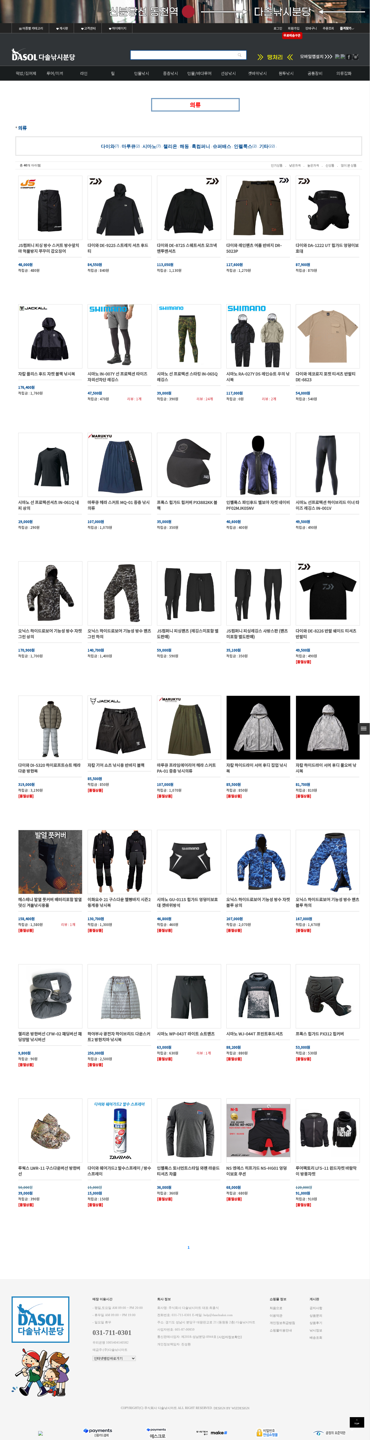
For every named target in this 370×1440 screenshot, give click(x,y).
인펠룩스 (243, 146)
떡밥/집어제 (26, 73)
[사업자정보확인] (229, 1337)
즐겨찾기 (346, 28)
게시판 (63, 28)
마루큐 (129, 146)
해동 (184, 146)
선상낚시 (228, 73)
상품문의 (316, 1315)
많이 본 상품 (348, 165)
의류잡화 (344, 73)
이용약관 (276, 1315)
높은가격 (313, 165)
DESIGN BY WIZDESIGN (231, 1408)
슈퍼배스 (222, 146)
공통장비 (315, 73)
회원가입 (293, 28)
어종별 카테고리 (32, 28)
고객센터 (90, 28)
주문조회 (328, 28)
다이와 (108, 146)
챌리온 (170, 146)
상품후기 (316, 1323)
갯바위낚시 (257, 73)
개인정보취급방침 (282, 1323)
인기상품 (276, 165)
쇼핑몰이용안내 (281, 1330)
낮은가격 (295, 165)
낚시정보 (316, 1330)
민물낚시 (141, 73)
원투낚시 (286, 73)
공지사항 (316, 1308)
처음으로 (276, 1308)
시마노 (149, 146)
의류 (22, 127)
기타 (264, 146)
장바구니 (311, 28)
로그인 (277, 28)
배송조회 (316, 1337)
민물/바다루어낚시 (199, 75)
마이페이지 (118, 28)
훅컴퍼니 (201, 146)
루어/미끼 (55, 73)
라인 (84, 73)
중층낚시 (170, 73)
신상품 (329, 165)
